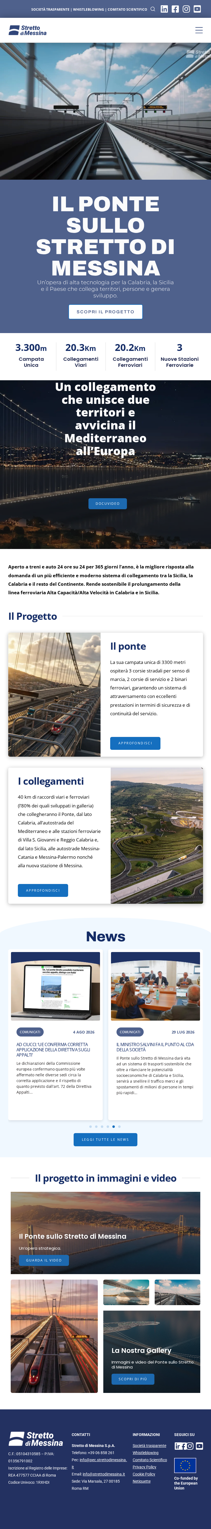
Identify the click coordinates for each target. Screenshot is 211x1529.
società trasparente (50, 9)
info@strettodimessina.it (104, 1474)
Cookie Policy (144, 1474)
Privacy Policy (144, 1467)
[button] (199, 30)
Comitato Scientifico (127, 9)
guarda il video (44, 1260)
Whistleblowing (146, 1453)
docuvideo (108, 503)
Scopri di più (133, 1379)
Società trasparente (149, 1445)
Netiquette (142, 1481)
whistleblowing (88, 9)
